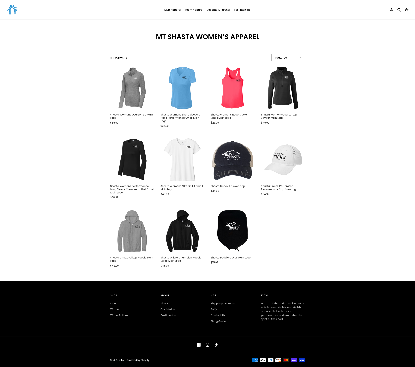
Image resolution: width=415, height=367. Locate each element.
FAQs (214, 309)
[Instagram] (207, 344)
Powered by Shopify (138, 360)
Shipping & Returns (223, 303)
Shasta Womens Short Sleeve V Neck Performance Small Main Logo (180, 118)
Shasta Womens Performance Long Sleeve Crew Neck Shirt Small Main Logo (132, 189)
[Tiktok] (216, 344)
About (164, 303)
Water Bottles (119, 315)
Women (115, 309)
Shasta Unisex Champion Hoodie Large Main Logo (180, 259)
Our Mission (167, 309)
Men (113, 303)
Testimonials (242, 10)
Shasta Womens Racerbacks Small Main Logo (229, 116)
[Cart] (406, 9)
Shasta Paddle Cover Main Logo (231, 257)
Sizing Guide (218, 321)
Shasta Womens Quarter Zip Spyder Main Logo (279, 116)
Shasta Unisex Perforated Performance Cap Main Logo (279, 187)
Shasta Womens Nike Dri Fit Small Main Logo (181, 187)
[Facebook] (198, 344)
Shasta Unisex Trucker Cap (228, 186)
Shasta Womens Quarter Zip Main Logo (131, 116)
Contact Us (218, 315)
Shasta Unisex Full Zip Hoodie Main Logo (131, 259)
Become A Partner (218, 10)
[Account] (391, 9)
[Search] (399, 9)
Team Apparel (194, 10)
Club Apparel (172, 10)
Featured (281, 58)
